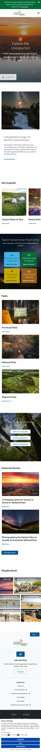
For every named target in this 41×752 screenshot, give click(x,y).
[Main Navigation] (38, 13)
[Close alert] (39, 2)
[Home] (19, 13)
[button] (34, 634)
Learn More (24, 7)
